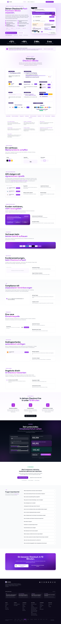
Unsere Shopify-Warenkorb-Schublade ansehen (37, 566)
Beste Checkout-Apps (34, 610)
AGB (49, 605)
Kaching (24, 609)
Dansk (23, 620)
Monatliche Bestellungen (14, 436)
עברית (17, 620)
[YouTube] (48, 582)
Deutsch (25, 619)
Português (31, 619)
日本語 (41, 619)
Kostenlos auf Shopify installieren (22, 566)
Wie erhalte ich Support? (28, 521)
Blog (6, 606)
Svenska (20, 620)
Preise (28, 1)
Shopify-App (7, 609)
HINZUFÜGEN (18, 191)
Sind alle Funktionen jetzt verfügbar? (30, 527)
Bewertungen (41, 609)
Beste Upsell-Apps (33, 609)
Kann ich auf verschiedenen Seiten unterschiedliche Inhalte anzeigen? (35, 509)
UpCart (23, 605)
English (15, 619)
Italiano (28, 619)
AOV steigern (16, 605)
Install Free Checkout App (12, 32)
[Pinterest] (55, 582)
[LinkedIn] (46, 582)
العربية (43, 619)
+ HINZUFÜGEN (52, 20)
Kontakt (41, 606)
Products (24, 1)
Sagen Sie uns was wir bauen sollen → (36, 477)
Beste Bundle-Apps (33, 613)
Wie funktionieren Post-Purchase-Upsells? (31, 530)
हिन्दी (38, 619)
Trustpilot (49, 606)
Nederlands (35, 619)
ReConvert (24, 610)
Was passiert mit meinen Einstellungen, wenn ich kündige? (33, 499)
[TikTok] (53, 582)
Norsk (26, 620)
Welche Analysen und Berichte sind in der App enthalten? (33, 533)
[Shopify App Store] (40, 582)
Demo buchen (21, 32)
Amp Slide (24, 606)
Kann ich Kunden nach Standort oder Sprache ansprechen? (33, 518)
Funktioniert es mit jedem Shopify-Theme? (31, 524)
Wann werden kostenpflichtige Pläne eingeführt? (32, 496)
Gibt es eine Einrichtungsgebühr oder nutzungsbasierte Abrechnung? (35, 543)
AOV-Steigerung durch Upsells (15, 445)
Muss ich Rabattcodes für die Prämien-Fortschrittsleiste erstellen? (35, 515)
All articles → (54, 591)
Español (19, 619)
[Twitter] (42, 582)
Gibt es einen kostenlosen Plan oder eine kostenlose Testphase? (34, 493)
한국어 (46, 619)
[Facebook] (50, 582)
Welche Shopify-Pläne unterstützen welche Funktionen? (33, 490)
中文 (15, 620)
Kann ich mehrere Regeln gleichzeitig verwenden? (32, 512)
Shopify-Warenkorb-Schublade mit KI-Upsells (19, 180)
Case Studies (41, 605)
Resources (32, 1)
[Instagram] (44, 582)
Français (22, 619)
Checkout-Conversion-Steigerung (16, 449)
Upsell (32, 605)
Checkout (32, 606)
